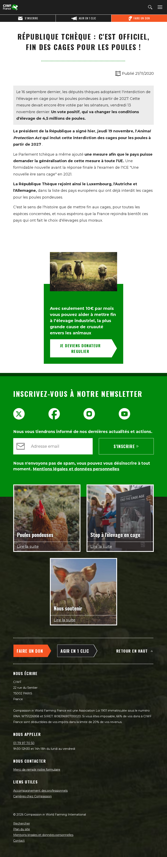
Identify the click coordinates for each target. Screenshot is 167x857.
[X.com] (19, 414)
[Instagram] (89, 414)
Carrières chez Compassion (32, 796)
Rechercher (21, 823)
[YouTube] (124, 414)
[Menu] (159, 7)
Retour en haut (132, 651)
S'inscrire (124, 446)
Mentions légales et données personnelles (43, 835)
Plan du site (21, 829)
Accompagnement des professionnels (40, 790)
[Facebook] (54, 414)
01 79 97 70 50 (23, 743)
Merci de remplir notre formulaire (36, 769)
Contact (19, 840)
